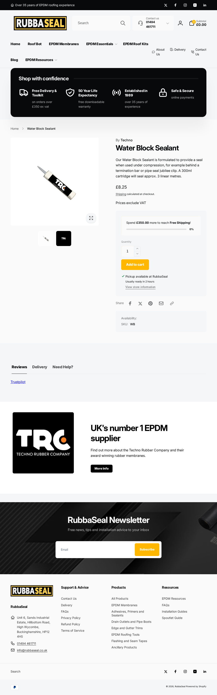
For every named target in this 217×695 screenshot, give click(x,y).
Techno (124, 140)
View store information (140, 287)
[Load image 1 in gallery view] (45, 238)
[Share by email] (161, 303)
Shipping (121, 194)
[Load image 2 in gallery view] (63, 238)
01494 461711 (26, 643)
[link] (43, 5)
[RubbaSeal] (32, 595)
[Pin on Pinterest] (150, 303)
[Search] (123, 23)
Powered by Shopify (196, 686)
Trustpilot (18, 382)
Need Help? (63, 367)
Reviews (19, 367)
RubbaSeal (180, 686)
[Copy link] (172, 303)
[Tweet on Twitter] (140, 303)
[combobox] (101, 23)
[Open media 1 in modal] (55, 182)
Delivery (39, 367)
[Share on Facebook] (130, 303)
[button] (197, 23)
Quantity (126, 241)
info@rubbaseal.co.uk (32, 650)
